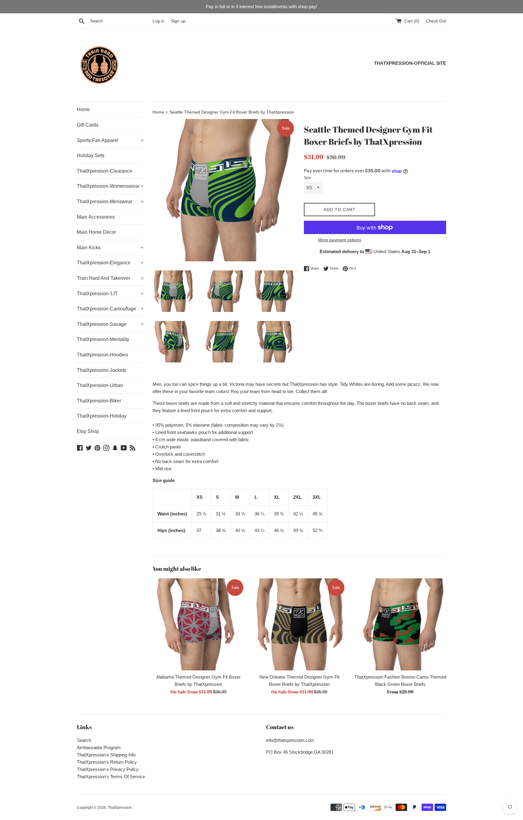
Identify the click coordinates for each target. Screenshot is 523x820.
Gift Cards (87, 124)
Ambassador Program (99, 747)
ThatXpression (120, 807)
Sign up (178, 21)
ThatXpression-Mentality (103, 339)
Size (307, 178)
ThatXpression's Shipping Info (106, 754)
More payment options (339, 239)
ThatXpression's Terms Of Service (111, 776)
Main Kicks (110, 247)
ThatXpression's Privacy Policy (108, 769)
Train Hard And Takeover (110, 278)
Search (84, 740)
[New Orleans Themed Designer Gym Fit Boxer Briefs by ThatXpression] (299, 624)
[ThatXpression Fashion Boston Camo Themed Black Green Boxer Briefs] (400, 624)
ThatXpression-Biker (99, 400)
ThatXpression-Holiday (102, 415)
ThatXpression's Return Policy (107, 762)
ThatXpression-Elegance (110, 262)
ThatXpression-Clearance (104, 171)
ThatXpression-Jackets (101, 370)
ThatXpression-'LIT (110, 293)
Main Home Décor (96, 232)
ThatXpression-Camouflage (110, 308)
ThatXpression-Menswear (110, 201)
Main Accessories (96, 217)
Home (83, 109)
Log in (158, 21)
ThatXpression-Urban (100, 385)
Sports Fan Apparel (110, 140)
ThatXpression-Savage (110, 324)
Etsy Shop (88, 431)
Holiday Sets (90, 155)
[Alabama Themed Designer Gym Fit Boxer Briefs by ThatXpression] (198, 624)
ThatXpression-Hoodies (102, 354)
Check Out (436, 21)
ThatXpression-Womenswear (110, 186)
